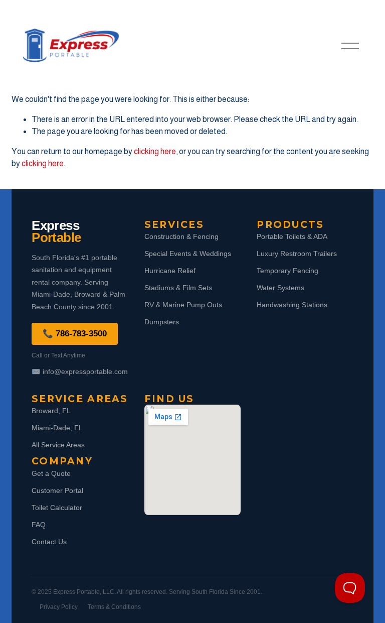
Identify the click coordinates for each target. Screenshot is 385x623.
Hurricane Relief (170, 271)
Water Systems (280, 288)
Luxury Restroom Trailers (297, 254)
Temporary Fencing (287, 271)
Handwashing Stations (292, 305)
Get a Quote (51, 473)
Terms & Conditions (114, 606)
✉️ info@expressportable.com (80, 371)
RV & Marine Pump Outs (183, 305)
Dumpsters (161, 322)
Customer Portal (57, 490)
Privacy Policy (59, 606)
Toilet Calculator (57, 508)
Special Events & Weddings (187, 254)
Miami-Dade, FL (57, 428)
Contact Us (49, 542)
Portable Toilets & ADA (292, 236)
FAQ (39, 525)
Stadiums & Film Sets (178, 288)
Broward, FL (51, 411)
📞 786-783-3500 (75, 333)
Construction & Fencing (181, 236)
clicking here (155, 151)
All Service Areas (58, 445)
